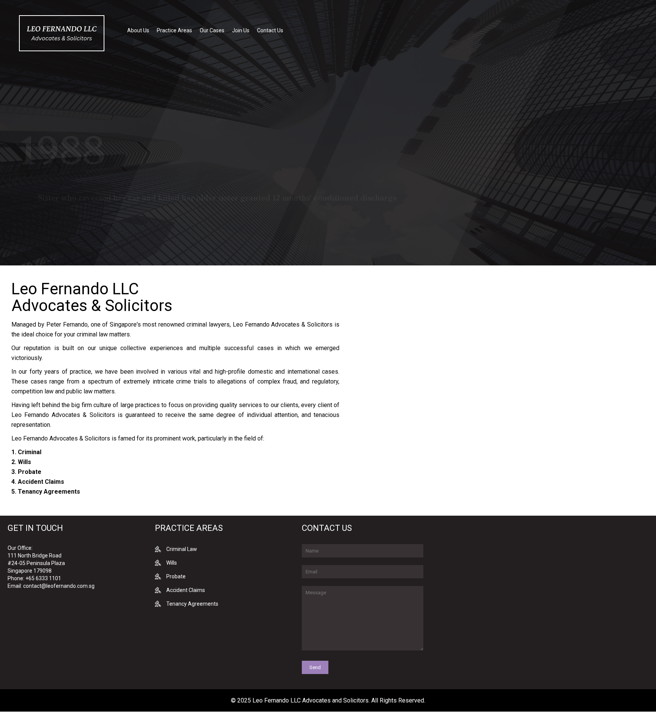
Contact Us (270, 30)
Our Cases (212, 30)
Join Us (240, 30)
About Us (138, 30)
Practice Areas (174, 30)
